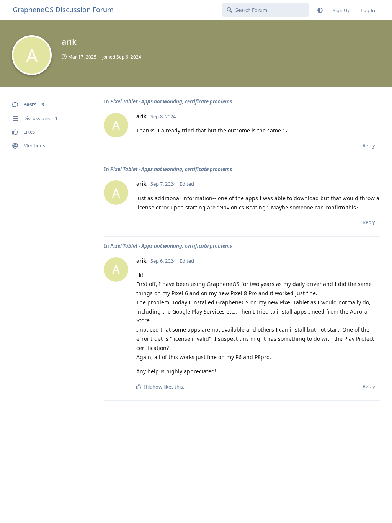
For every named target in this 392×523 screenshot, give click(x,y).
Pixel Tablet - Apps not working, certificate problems (171, 101)
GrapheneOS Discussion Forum (63, 9)
